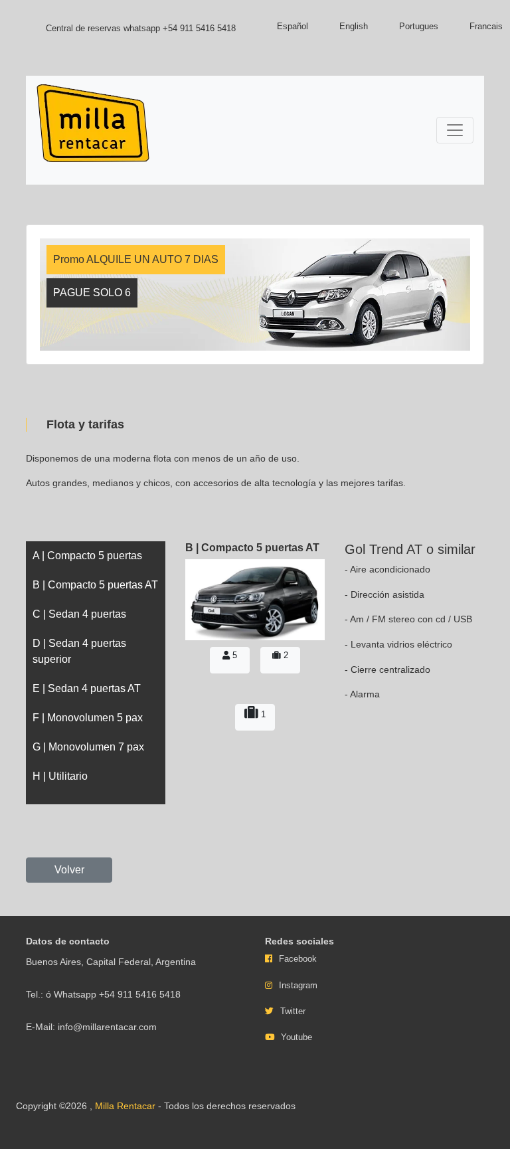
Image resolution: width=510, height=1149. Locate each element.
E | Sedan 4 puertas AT (87, 688)
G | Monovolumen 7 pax (88, 746)
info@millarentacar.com (107, 1026)
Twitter (292, 1011)
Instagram (298, 985)
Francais (486, 26)
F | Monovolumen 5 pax (88, 717)
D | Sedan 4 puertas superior (79, 651)
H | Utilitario (60, 776)
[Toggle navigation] (454, 130)
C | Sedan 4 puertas (79, 614)
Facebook (298, 959)
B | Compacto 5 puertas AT (95, 584)
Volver (69, 869)
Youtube (296, 1037)
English (353, 26)
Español (292, 26)
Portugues (418, 26)
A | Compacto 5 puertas (87, 555)
